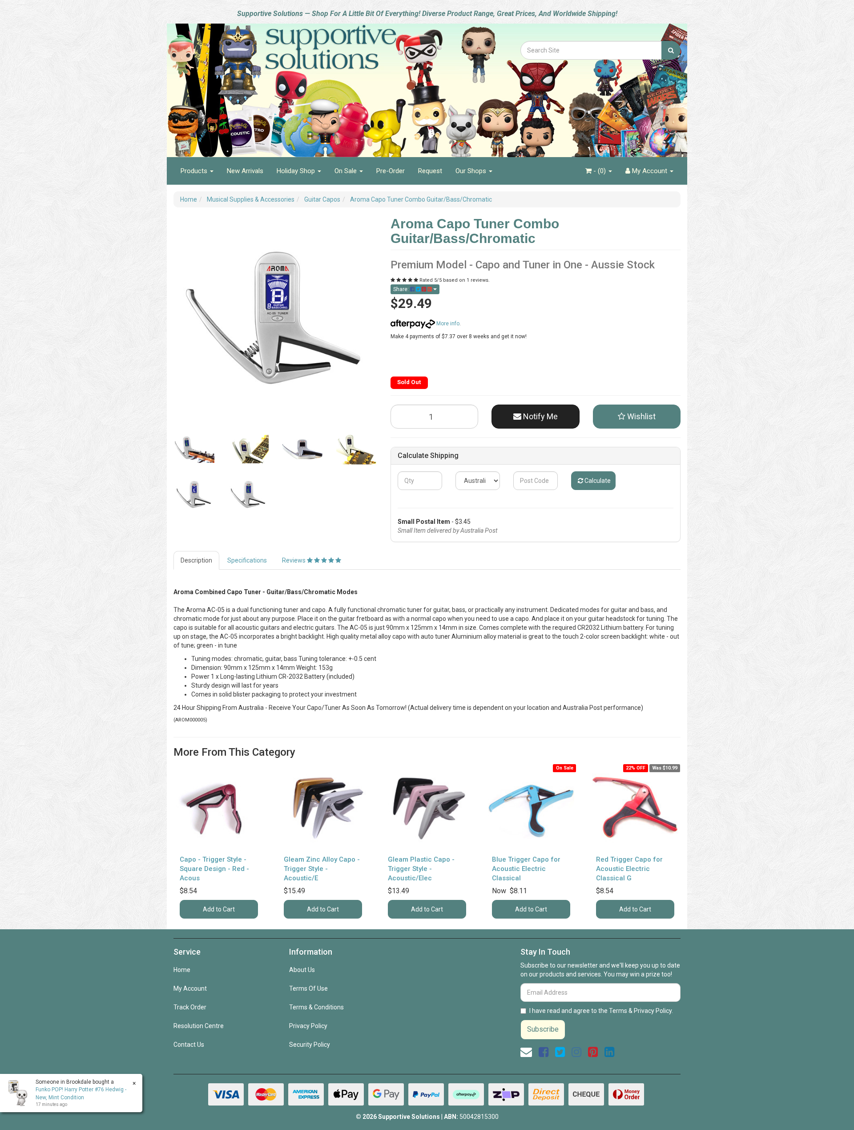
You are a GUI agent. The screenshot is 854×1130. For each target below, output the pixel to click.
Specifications (247, 560)
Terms (618, 1010)
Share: (401, 289)
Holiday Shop (297, 171)
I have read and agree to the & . (601, 1010)
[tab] (196, 560)
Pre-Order (390, 171)
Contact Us (188, 1044)
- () (600, 171)
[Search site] (671, 50)
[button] (637, 417)
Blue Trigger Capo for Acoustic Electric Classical (526, 868)
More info (447, 323)
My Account (190, 988)
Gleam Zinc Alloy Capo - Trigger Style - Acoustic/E (322, 868)
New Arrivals (245, 171)
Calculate (597, 480)
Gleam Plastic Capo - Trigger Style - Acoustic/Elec (421, 868)
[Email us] (526, 1052)
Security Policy (309, 1044)
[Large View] (193, 449)
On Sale (346, 171)
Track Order (189, 1007)
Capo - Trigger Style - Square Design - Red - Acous (214, 868)
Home (181, 969)
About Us (302, 969)
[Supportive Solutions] (306, 85)
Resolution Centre (198, 1025)
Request (430, 171)
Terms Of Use (308, 988)
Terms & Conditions (316, 1007)
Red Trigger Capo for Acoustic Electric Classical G (629, 868)
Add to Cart (219, 909)
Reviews (294, 560)
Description (196, 560)
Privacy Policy (308, 1025)
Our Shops (471, 171)
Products (195, 171)
